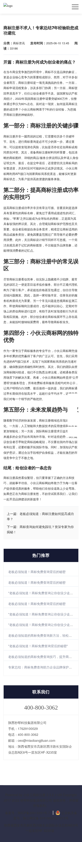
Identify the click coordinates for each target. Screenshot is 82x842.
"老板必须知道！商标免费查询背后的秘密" (38, 646)
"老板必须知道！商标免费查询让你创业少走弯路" (42, 593)
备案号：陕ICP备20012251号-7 (27, 812)
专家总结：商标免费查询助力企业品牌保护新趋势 (43, 667)
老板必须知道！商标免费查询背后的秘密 (37, 571)
